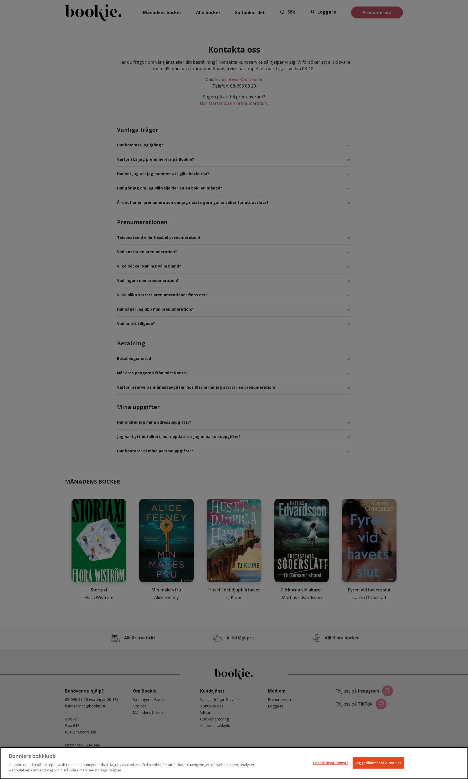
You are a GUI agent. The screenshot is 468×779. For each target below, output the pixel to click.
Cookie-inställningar (330, 762)
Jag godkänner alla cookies (378, 762)
